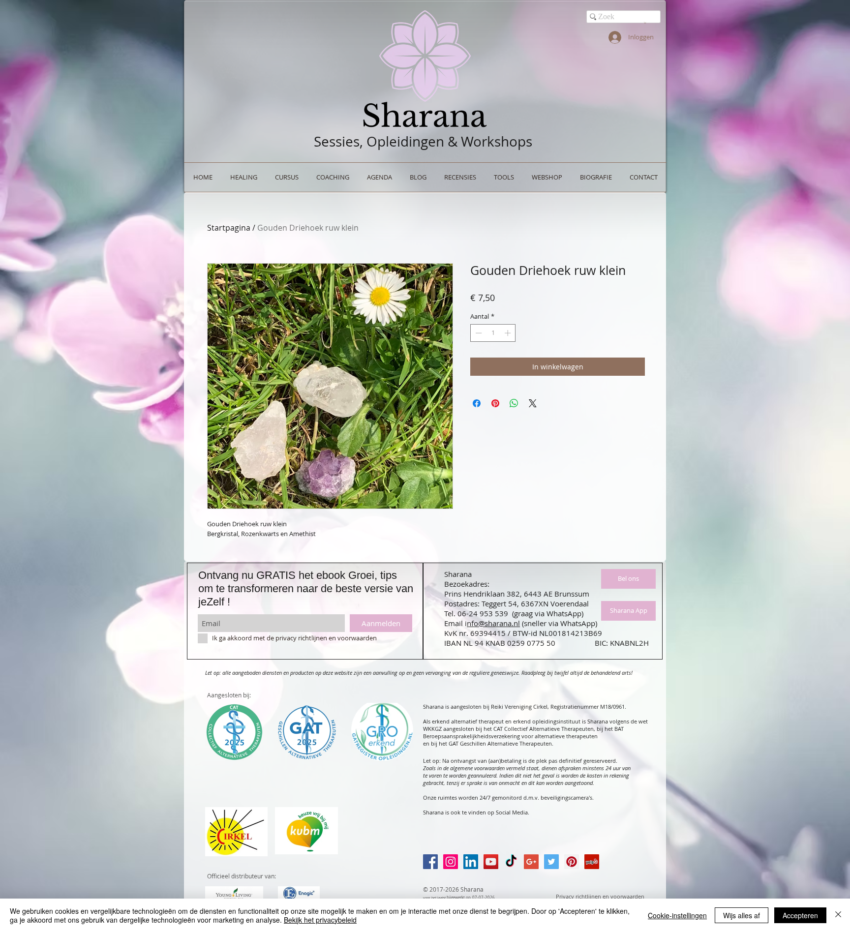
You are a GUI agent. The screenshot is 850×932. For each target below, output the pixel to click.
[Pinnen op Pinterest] (495, 403)
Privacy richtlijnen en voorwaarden (600, 896)
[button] (645, 23)
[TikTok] (511, 861)
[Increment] (509, 333)
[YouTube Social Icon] (491, 861)
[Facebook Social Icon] (430, 861)
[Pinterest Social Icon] (571, 861)
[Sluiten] (838, 915)
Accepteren (800, 915)
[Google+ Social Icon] (531, 861)
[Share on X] (533, 403)
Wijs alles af (741, 915)
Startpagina (228, 227)
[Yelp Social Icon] (591, 861)
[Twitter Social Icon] (551, 861)
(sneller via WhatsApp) (559, 623)
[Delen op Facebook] (477, 403)
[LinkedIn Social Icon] (470, 861)
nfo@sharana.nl (493, 623)
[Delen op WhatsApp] (514, 403)
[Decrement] (478, 333)
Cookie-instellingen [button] (677, 915)
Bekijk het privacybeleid (320, 920)
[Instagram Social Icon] (450, 861)
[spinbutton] (493, 333)
